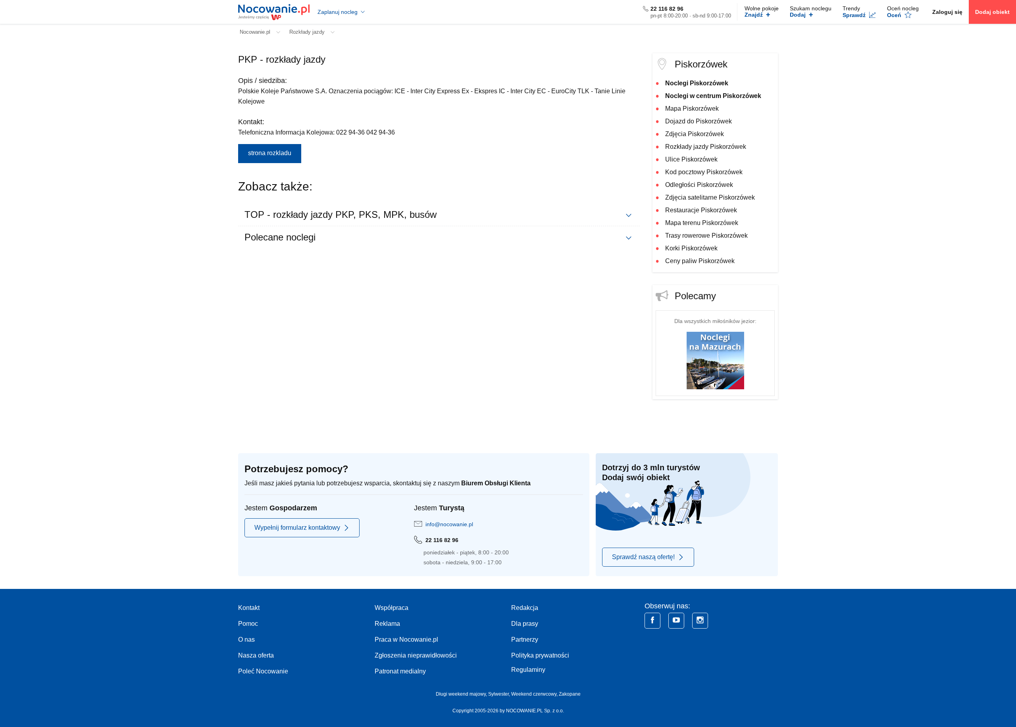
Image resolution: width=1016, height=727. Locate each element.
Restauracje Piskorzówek (701, 210)
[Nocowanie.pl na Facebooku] (652, 621)
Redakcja (524, 607)
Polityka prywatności (540, 655)
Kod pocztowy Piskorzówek (704, 172)
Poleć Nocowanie (263, 671)
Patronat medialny (400, 671)
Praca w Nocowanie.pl (406, 639)
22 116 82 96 (666, 9)
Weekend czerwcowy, (535, 694)
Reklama (387, 623)
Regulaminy (528, 669)
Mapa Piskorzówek (692, 108)
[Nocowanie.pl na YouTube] (676, 621)
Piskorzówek (701, 64)
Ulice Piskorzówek (691, 159)
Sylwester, (499, 694)
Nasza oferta (256, 655)
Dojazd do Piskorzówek (698, 121)
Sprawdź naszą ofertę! (643, 557)
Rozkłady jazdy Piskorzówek (705, 146)
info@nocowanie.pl (449, 524)
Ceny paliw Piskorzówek (700, 261)
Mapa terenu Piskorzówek (701, 222)
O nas (246, 639)
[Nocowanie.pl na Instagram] (700, 621)
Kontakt (249, 607)
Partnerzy (524, 639)
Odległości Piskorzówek (699, 184)
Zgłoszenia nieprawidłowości (416, 655)
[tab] (439, 215)
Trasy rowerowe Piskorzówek (706, 235)
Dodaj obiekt (992, 12)
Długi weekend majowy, (462, 694)
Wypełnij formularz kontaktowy (297, 527)
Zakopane (570, 694)
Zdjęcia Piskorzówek (694, 134)
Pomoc (248, 623)
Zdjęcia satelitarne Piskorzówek (710, 197)
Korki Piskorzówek (691, 248)
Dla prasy (524, 623)
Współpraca (391, 607)
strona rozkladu (269, 153)
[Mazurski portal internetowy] (715, 360)
